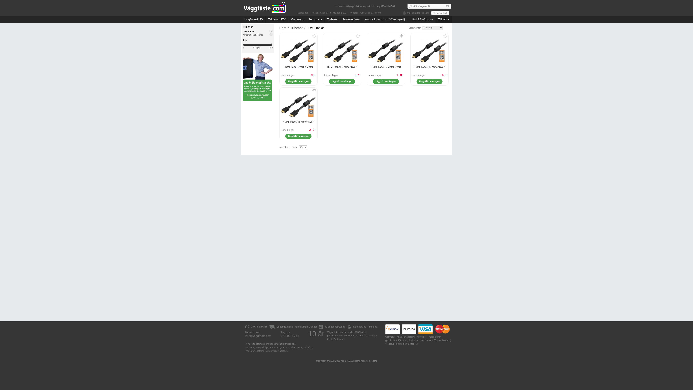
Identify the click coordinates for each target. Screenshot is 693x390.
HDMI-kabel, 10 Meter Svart (429, 67)
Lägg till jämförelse (314, 36)
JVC (287, 347)
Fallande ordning (446, 27)
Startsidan (303, 12)
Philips (265, 347)
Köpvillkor (421, 337)
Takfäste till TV (277, 19)
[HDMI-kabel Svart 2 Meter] (298, 50)
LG (282, 347)
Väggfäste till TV (253, 19)
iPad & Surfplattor (422, 19)
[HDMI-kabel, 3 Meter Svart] (342, 50)
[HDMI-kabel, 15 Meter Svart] (298, 105)
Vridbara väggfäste (254, 351)
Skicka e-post (363, 6)
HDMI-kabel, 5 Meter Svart (386, 67)
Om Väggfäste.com (370, 12)
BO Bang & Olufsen (303, 347)
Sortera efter (415, 28)
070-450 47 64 (289, 336)
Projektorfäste (351, 19)
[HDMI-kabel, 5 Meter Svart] (386, 50)
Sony (258, 347)
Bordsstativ (315, 19)
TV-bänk (332, 19)
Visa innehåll (440, 13)
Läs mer (341, 339)
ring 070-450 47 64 (385, 6)
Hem (282, 28)
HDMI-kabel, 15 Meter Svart (298, 121)
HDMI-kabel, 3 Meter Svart (342, 67)
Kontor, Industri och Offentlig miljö (385, 19)
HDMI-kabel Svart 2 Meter (298, 67)
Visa (294, 147)
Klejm (374, 360)
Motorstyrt (297, 19)
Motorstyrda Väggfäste (277, 351)
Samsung (250, 347)
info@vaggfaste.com (258, 336)
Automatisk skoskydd (253, 35)
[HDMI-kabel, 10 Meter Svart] (429, 50)
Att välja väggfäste (321, 12)
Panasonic (275, 347)
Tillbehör (443, 19)
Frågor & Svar (340, 12)
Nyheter (354, 12)
